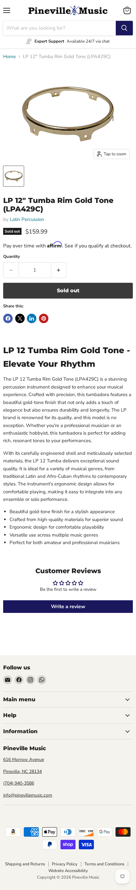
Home (9, 56)
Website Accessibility (68, 871)
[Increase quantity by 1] (59, 270)
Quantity (11, 256)
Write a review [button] (68, 606)
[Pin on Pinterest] (43, 318)
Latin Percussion (27, 219)
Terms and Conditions (104, 864)
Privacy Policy (64, 864)
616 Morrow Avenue (23, 759)
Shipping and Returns (25, 864)
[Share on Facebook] (8, 318)
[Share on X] (20, 318)
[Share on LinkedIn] (31, 318)
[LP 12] (13, 176)
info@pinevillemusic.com (27, 795)
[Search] (124, 28)
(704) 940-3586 (18, 783)
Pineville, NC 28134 (22, 771)
